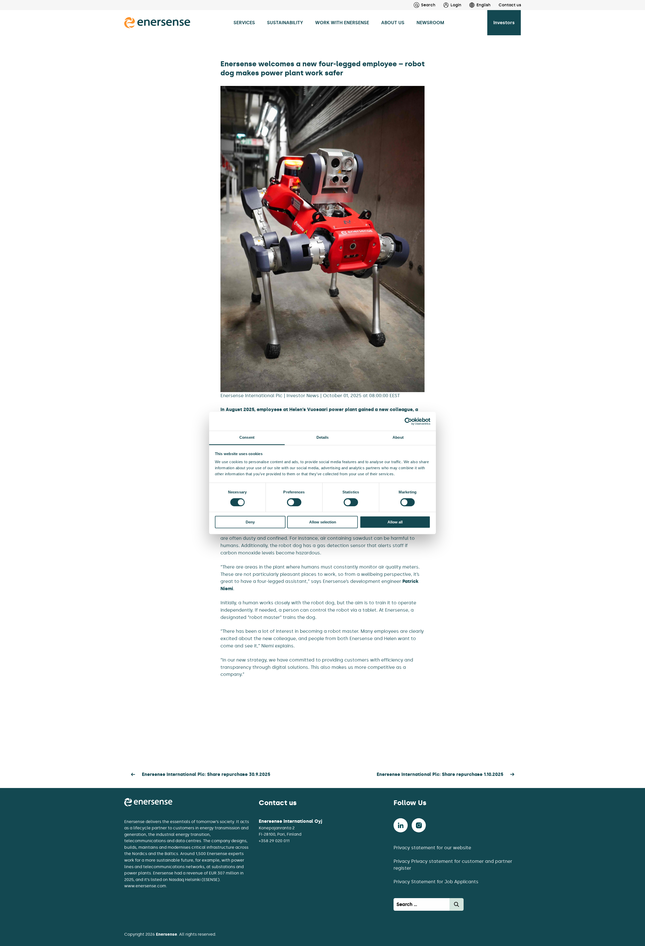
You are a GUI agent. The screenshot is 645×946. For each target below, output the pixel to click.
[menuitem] (448, 5)
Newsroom (430, 22)
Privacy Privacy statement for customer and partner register (453, 865)
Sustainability (285, 22)
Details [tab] (322, 437)
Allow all (395, 522)
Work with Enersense (342, 22)
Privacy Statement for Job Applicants (436, 882)
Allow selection (322, 522)
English (483, 5)
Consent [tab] (246, 437)
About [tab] (398, 437)
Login (455, 5)
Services (244, 22)
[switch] (294, 502)
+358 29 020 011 (274, 840)
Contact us (510, 5)
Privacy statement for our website (432, 847)
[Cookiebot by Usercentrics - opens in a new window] (408, 421)
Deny (250, 522)
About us (392, 22)
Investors (504, 22)
